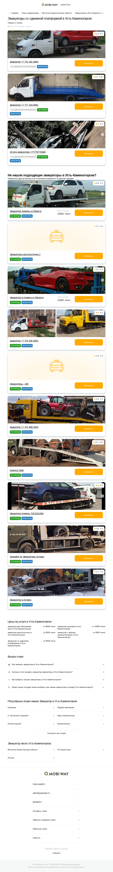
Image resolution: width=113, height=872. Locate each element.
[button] (102, 134)
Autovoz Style (17, 470)
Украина (56, 853)
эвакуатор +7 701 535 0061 (24, 340)
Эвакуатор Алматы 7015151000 (27, 513)
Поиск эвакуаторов (30, 13)
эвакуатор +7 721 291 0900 (24, 61)
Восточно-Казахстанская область (57, 13)
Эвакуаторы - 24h (19, 384)
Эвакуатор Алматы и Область (25, 211)
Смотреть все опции (56, 733)
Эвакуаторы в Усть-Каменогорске (90, 13)
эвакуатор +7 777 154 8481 (24, 105)
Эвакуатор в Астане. (21, 600)
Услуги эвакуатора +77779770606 (27, 152)
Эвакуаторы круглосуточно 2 (25, 254)
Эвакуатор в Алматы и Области (27, 297)
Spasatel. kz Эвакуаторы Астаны (27, 556)
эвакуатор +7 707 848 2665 (24, 427)
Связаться (88, 63)
